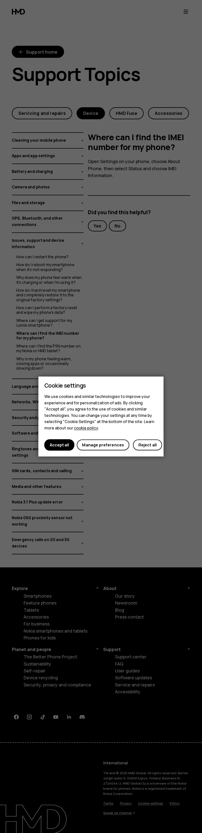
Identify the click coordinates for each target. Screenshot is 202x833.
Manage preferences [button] (103, 445)
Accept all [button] (59, 445)
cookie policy (86, 428)
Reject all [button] (147, 445)
